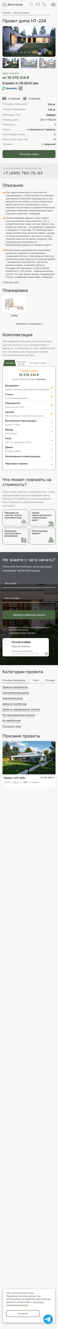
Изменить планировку (29, 323)
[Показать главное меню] (53, 4)
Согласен (23, 1313)
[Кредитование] (12, 88)
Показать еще (11, 726)
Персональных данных (22, 632)
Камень (51, 114)
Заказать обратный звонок (29, 614)
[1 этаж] (14, 304)
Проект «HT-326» (15, 777)
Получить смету (29, 154)
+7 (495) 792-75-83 (23, 173)
